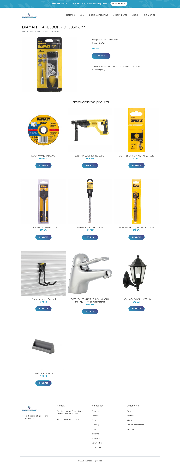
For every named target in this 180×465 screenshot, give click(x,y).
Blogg (135, 14)
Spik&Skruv (96, 438)
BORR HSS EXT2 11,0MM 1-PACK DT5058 (136, 227)
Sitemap (130, 429)
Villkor (129, 420)
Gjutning (95, 425)
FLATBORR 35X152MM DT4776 (43, 227)
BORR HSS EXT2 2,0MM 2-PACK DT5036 (136, 156)
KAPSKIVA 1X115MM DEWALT (43, 156)
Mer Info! (101, 56)
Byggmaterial (120, 14)
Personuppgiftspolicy (136, 425)
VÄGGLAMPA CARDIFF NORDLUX (136, 299)
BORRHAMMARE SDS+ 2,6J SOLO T (90, 156)
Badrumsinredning (98, 14)
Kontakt (130, 416)
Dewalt (117, 39)
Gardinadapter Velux (43, 373)
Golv (82, 14)
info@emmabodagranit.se (68, 419)
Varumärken (149, 14)
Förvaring (96, 420)
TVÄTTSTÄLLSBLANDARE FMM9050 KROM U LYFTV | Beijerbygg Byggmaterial (90, 300)
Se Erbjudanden (119, 4)
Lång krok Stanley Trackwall (43, 299)
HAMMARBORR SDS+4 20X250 (90, 227)
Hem (24, 31)
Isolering (70, 14)
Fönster (95, 416)
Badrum (95, 411)
